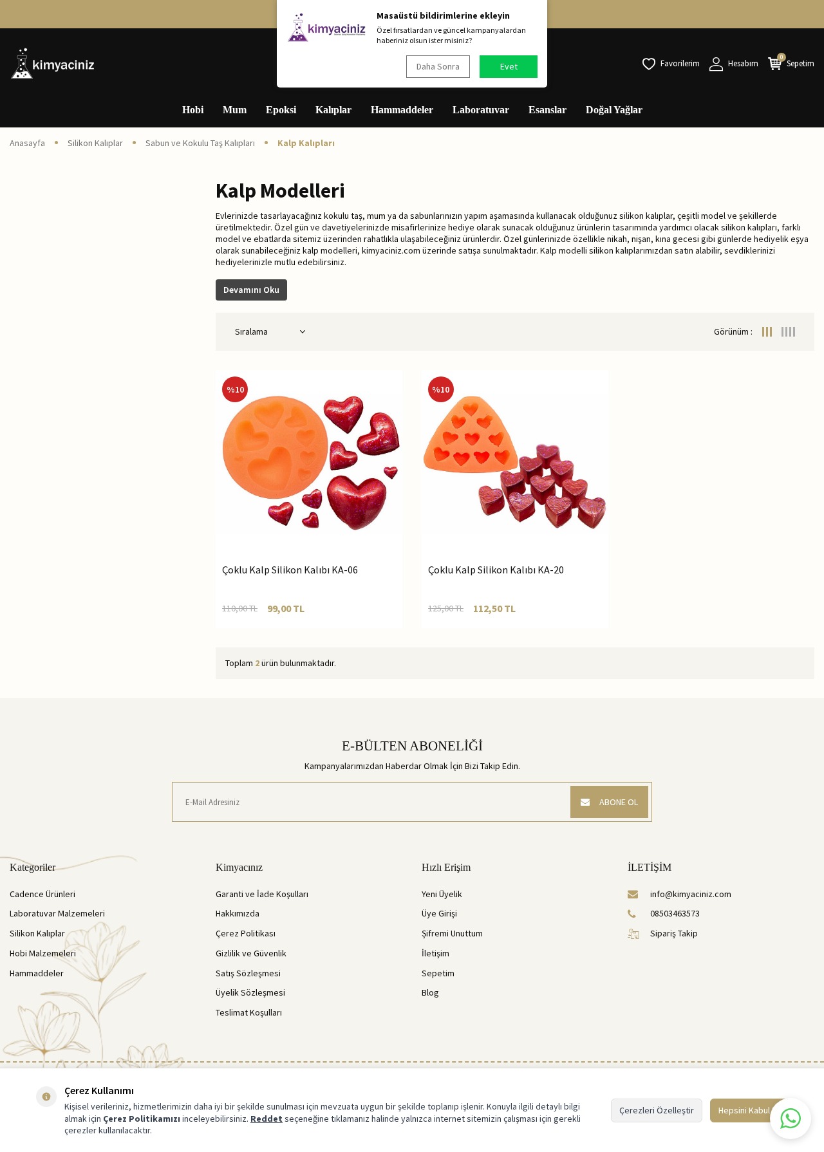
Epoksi (281, 109)
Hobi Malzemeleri (43, 953)
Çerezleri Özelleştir (656, 1110)
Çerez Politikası (246, 933)
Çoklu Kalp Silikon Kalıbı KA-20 (496, 569)
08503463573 (675, 913)
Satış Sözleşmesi (248, 973)
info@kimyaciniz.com (690, 894)
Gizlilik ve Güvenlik (251, 953)
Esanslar (547, 109)
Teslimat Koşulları (249, 1012)
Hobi (192, 109)
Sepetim (438, 973)
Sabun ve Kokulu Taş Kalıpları (200, 143)
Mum (235, 109)
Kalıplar (333, 109)
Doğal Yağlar (614, 109)
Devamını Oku (251, 289)
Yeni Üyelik (442, 894)
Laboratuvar (481, 109)
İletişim (435, 953)
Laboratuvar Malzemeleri (57, 913)
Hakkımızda (237, 913)
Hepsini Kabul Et (749, 1110)
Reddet (266, 1118)
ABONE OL (618, 802)
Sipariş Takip (674, 933)
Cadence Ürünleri (42, 894)
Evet (509, 66)
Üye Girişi (439, 913)
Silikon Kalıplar (95, 143)
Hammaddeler (402, 109)
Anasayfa (27, 143)
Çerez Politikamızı (141, 1118)
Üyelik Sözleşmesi (250, 992)
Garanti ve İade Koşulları (262, 894)
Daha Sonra (438, 66)
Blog (430, 992)
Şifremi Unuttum (452, 933)
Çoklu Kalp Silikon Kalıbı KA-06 (290, 569)
